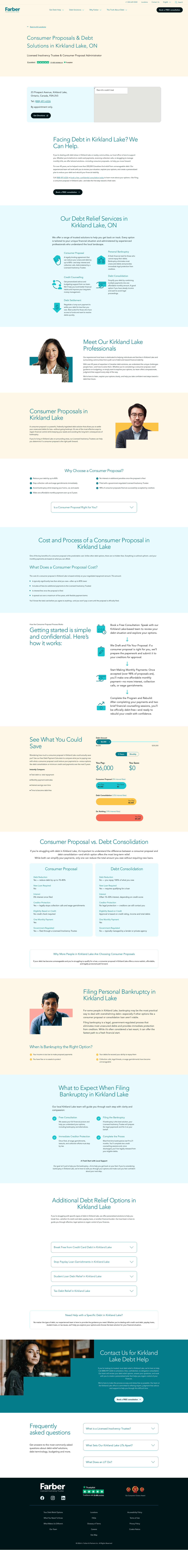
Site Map (94, 1535)
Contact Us (155, 2)
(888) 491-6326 (43, 101)
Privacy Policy (135, 1524)
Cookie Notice (134, 1529)
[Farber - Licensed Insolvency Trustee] (12, 10)
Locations (144, 2)
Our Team (53, 1529)
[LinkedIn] (63, 1498)
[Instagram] (53, 1498)
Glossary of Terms (94, 1524)
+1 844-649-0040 (131, 2)
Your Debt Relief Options (53, 1512)
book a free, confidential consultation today (87, 178)
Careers (94, 1529)
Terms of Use (135, 1518)
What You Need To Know (53, 1518)
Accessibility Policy (134, 1512)
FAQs (94, 1518)
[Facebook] (42, 1498)
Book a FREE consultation (169, 10)
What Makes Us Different (53, 1524)
